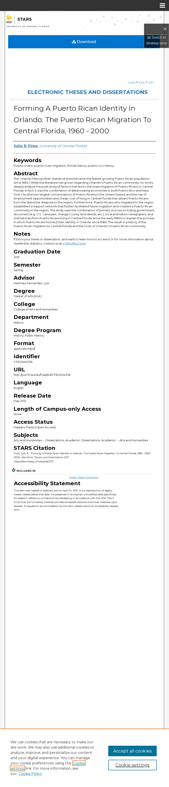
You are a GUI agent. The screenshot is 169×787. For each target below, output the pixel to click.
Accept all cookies (132, 751)
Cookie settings (133, 765)
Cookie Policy (30, 774)
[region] (84, 758)
